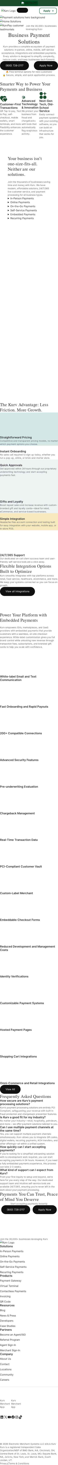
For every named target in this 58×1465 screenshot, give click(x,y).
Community (6, 1374)
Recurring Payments (22, 218)
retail (30, 1120)
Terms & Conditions (19, 1463)
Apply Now (45, 65)
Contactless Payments (13, 1291)
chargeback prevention (34, 1114)
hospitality (39, 1120)
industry (21, 1120)
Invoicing (5, 1296)
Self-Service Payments (23, 210)
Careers (4, 1379)
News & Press (8, 1315)
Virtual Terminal (9, 1285)
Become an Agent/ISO (13, 1334)
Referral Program (10, 1339)
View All (10, 1089)
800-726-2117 (31, 3)
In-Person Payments (22, 198)
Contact (4, 1364)
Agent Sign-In (8, 1345)
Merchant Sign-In (10, 1350)
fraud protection (8, 1114)
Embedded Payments (22, 214)
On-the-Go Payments (22, 206)
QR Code (5, 1301)
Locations (5, 1369)
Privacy (4, 1463)
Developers (6, 1320)
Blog (2, 1310)
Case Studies (7, 1325)
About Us (5, 1358)
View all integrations (17, 591)
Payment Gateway (10, 1280)
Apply (46, 10)
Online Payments (20, 202)
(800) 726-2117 (14, 65)
